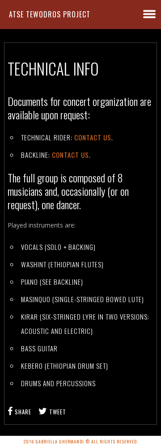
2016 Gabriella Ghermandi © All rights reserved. (80, 441)
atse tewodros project (49, 14)
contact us (92, 137)
